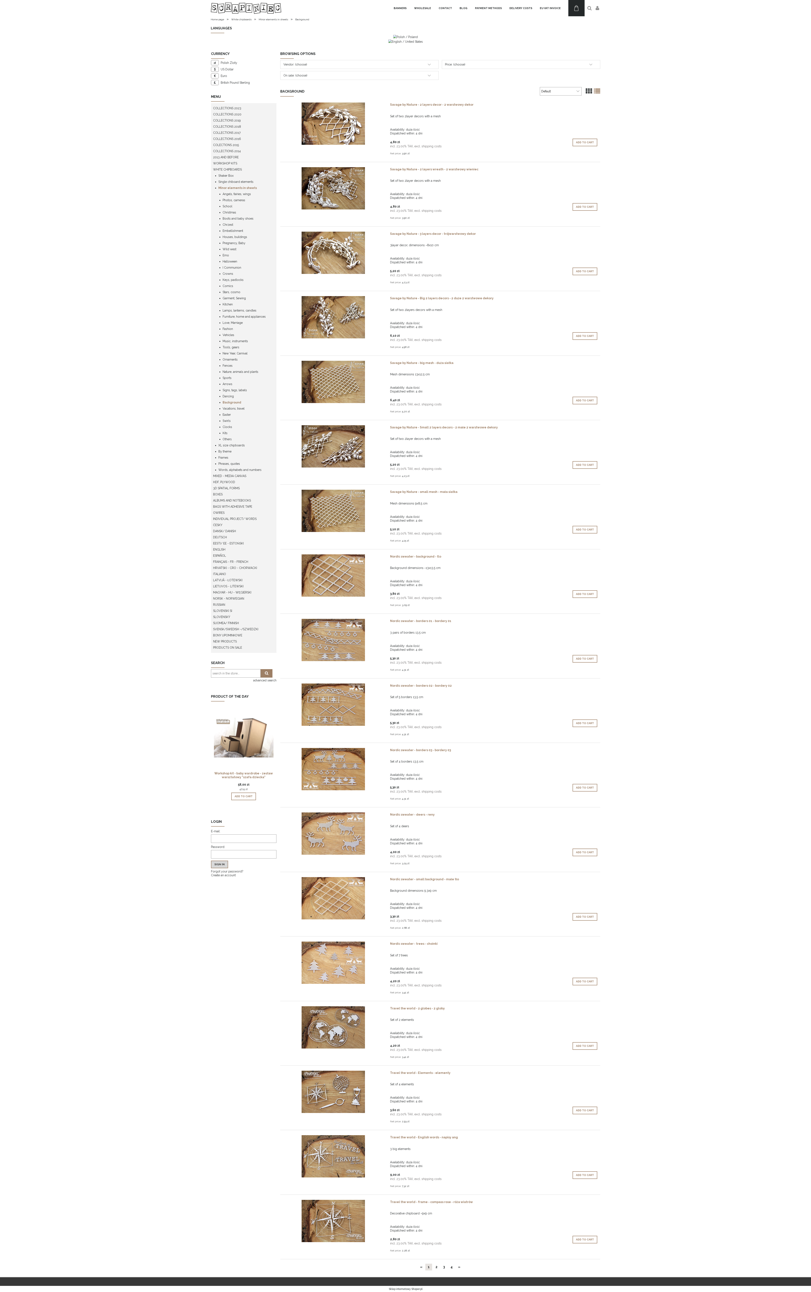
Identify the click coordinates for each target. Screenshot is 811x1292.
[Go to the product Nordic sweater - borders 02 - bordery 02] (333, 705)
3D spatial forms (226, 488)
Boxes (218, 494)
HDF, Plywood (224, 482)
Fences (228, 365)
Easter (227, 414)
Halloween (230, 261)
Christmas (229, 212)
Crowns (228, 273)
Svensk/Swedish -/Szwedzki (235, 629)
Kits (225, 433)
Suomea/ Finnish (226, 623)
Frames (223, 457)
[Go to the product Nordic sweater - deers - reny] (333, 833)
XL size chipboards (231, 445)
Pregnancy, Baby (234, 243)
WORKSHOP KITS (225, 163)
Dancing (228, 396)
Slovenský (221, 617)
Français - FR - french (230, 561)
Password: (218, 847)
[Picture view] (589, 91)
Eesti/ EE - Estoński (228, 543)
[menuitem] (400, 8)
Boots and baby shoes (238, 218)
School (227, 206)
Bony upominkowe (227, 635)
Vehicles (228, 335)
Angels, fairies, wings (237, 194)
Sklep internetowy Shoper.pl (405, 1289)
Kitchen (228, 304)
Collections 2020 (227, 114)
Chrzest (228, 224)
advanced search (264, 680)
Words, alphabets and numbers (239, 470)
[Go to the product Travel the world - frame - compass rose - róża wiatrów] (333, 1221)
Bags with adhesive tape (232, 506)
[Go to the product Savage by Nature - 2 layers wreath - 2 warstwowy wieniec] (333, 188)
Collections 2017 (227, 132)
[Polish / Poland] (405, 36)
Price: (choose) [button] (455, 64)
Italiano (219, 574)
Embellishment (233, 230)
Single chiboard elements (235, 181)
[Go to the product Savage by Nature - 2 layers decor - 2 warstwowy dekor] (333, 124)
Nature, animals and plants (240, 371)
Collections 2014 (227, 151)
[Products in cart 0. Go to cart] (576, 8)
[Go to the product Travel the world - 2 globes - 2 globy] (333, 1027)
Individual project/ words (235, 519)
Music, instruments (235, 341)
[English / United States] (405, 41)
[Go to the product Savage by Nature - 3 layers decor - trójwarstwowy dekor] (333, 253)
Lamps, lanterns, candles (239, 310)
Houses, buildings (235, 237)
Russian (219, 604)
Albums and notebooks (232, 500)
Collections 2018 (227, 126)
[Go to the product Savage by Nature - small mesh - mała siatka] (333, 511)
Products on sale (227, 647)
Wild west (229, 249)
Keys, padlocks (233, 280)
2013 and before (226, 157)
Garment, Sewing (234, 298)
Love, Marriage (233, 322)
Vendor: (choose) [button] (295, 64)
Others (227, 439)
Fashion (228, 329)
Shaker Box (226, 175)
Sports (227, 378)
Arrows (227, 384)
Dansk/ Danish (224, 531)
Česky (217, 525)
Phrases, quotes (229, 463)
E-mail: (215, 831)
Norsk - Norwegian (228, 598)
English (219, 549)
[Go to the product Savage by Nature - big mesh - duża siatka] (333, 382)
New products (225, 641)
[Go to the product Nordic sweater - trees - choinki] (333, 963)
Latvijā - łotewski (227, 580)
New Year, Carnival (235, 353)
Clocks (227, 427)
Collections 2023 (227, 108)
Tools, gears (231, 347)
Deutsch (220, 537)
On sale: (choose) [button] (295, 75)
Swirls (227, 420)
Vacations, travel (234, 408)
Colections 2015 (226, 145)
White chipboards (227, 169)
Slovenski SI (222, 611)
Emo (226, 255)
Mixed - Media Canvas (229, 476)
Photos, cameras (234, 200)
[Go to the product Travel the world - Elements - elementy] (333, 1092)
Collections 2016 (227, 139)
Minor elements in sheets (237, 188)
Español (219, 555)
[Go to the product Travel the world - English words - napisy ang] (333, 1156)
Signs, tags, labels (235, 390)
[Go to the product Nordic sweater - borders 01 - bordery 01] (333, 640)
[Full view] (597, 91)
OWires (219, 512)
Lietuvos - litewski (228, 586)
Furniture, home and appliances (244, 316)
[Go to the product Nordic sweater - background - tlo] (333, 575)
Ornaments (230, 359)
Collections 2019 (227, 120)
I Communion (232, 267)
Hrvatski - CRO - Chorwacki (235, 568)
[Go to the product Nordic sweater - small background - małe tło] (333, 898)
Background (232, 402)
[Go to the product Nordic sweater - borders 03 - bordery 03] (333, 769)
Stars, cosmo (231, 292)
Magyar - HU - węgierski (232, 592)
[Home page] (246, 8)
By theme (224, 451)
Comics (228, 286)
